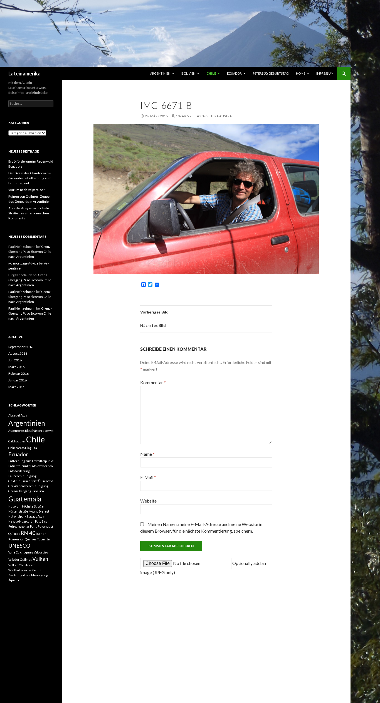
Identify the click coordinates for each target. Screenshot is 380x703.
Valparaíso (41, 552)
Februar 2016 (18, 373)
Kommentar (153, 382)
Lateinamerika (24, 73)
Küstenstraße (18, 511)
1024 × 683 (184, 116)
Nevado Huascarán (21, 521)
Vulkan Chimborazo (21, 565)
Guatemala (24, 499)
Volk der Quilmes (20, 559)
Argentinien (160, 73)
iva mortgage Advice (23, 263)
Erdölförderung (19, 471)
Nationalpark (17, 516)
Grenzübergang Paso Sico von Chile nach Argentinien (30, 251)
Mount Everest (39, 511)
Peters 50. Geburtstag (271, 73)
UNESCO (19, 545)
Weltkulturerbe (19, 570)
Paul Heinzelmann (22, 292)
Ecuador (234, 73)
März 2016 (16, 367)
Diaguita (31, 448)
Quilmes (14, 533)
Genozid (47, 481)
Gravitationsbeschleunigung (28, 486)
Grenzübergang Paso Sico (26, 491)
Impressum (325, 73)
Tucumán (43, 539)
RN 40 (28, 533)
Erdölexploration (41, 466)
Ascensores (16, 430)
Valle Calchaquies (20, 552)
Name (147, 454)
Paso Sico (41, 521)
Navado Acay (35, 516)
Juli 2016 (15, 360)
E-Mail (148, 477)
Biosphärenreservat (39, 430)
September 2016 (20, 347)
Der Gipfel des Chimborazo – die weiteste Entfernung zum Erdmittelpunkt (29, 178)
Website (148, 500)
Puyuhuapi (45, 526)
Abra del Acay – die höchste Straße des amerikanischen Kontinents (28, 213)
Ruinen (41, 533)
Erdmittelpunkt (19, 466)
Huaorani (14, 506)
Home (300, 73)
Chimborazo (16, 448)
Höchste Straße (33, 506)
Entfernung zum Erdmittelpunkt (30, 461)
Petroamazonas (18, 526)
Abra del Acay (17, 415)
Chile (211, 73)
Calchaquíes (17, 441)
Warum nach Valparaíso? (26, 190)
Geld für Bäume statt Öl (24, 481)
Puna (33, 526)
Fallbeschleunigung (22, 476)
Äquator (13, 580)
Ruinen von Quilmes (22, 539)
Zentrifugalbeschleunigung (28, 575)
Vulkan (40, 558)
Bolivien (188, 73)
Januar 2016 (17, 380)
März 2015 (16, 387)
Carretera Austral (216, 116)
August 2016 (17, 353)
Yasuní (36, 570)
